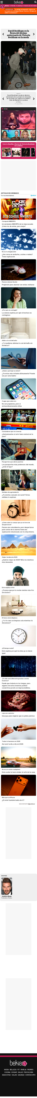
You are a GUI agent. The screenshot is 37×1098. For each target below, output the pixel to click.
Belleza (13, 1069)
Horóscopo (30, 1075)
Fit (18, 1069)
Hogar (14, 1072)
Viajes (14, 1075)
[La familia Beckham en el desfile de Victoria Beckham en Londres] (16, 152)
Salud (20, 1072)
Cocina (7, 1072)
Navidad (21, 1075)
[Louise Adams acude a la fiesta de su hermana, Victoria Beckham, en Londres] (25, 152)
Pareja (23, 1069)
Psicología (28, 1072)
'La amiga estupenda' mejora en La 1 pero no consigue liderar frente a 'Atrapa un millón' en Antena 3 (20, 11)
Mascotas (6, 1075)
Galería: (18, 144)
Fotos (13, 6)
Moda (6, 1069)
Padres (30, 1069)
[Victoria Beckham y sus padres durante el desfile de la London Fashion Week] (6, 152)
